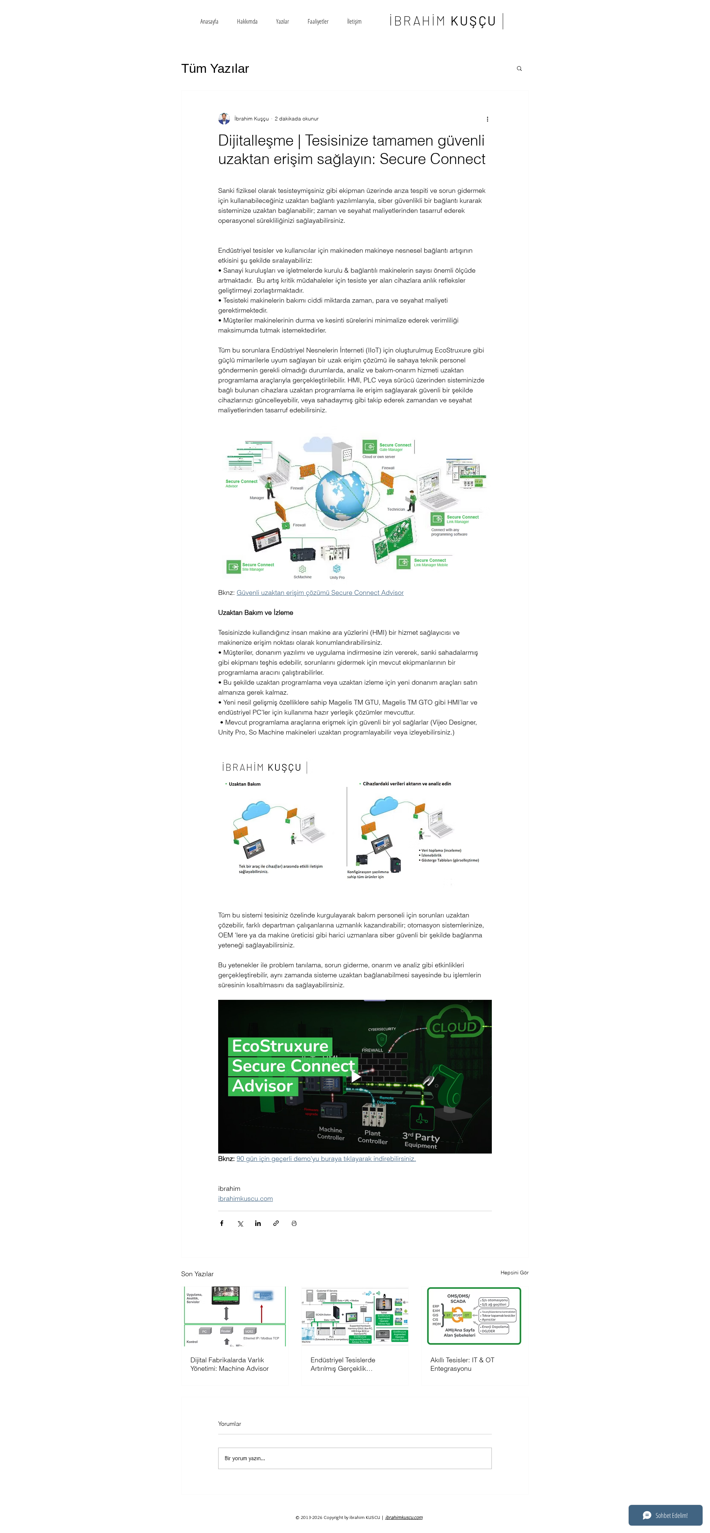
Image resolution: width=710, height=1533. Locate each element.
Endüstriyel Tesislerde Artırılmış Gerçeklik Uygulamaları (343, 1364)
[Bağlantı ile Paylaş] (276, 1223)
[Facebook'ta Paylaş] (221, 1223)
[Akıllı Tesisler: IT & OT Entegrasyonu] (475, 1316)
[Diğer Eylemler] (487, 118)
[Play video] (355, 1077)
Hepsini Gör (515, 1272)
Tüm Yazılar (215, 68)
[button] (519, 68)
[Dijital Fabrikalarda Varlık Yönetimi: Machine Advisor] (235, 1316)
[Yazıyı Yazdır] (294, 1223)
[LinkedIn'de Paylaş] (257, 1223)
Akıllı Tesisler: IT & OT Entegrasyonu (462, 1364)
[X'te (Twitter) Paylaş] (239, 1223)
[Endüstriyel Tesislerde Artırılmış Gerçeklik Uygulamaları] (355, 1316)
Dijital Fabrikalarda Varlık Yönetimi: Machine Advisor (229, 1364)
